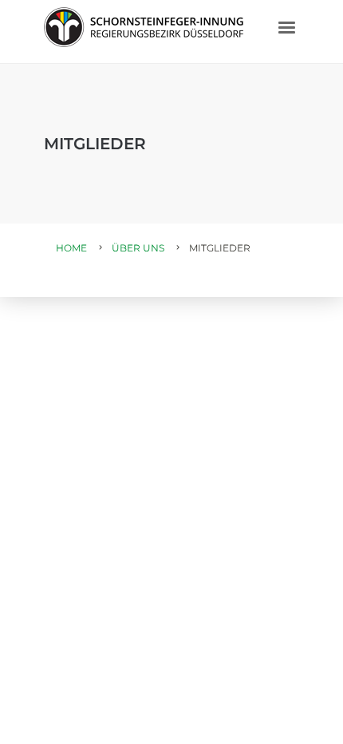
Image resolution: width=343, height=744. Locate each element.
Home (71, 248)
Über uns (138, 248)
